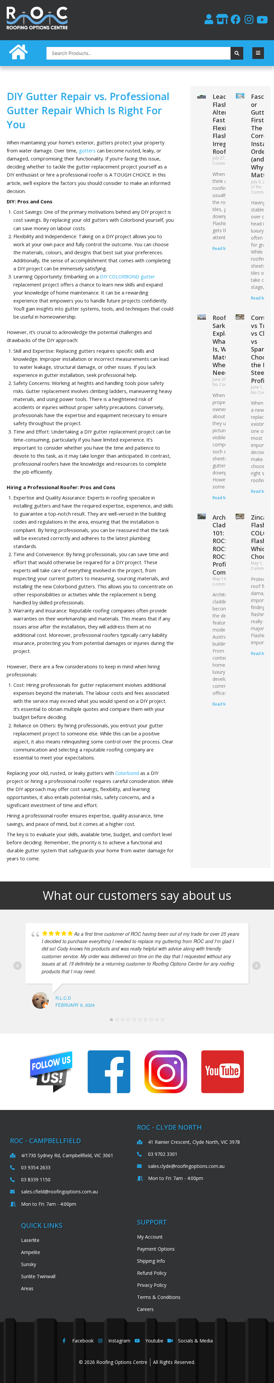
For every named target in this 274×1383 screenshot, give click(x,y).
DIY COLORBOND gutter (127, 276)
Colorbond (127, 773)
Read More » (224, 248)
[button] (258, 53)
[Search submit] (237, 53)
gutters (87, 150)
